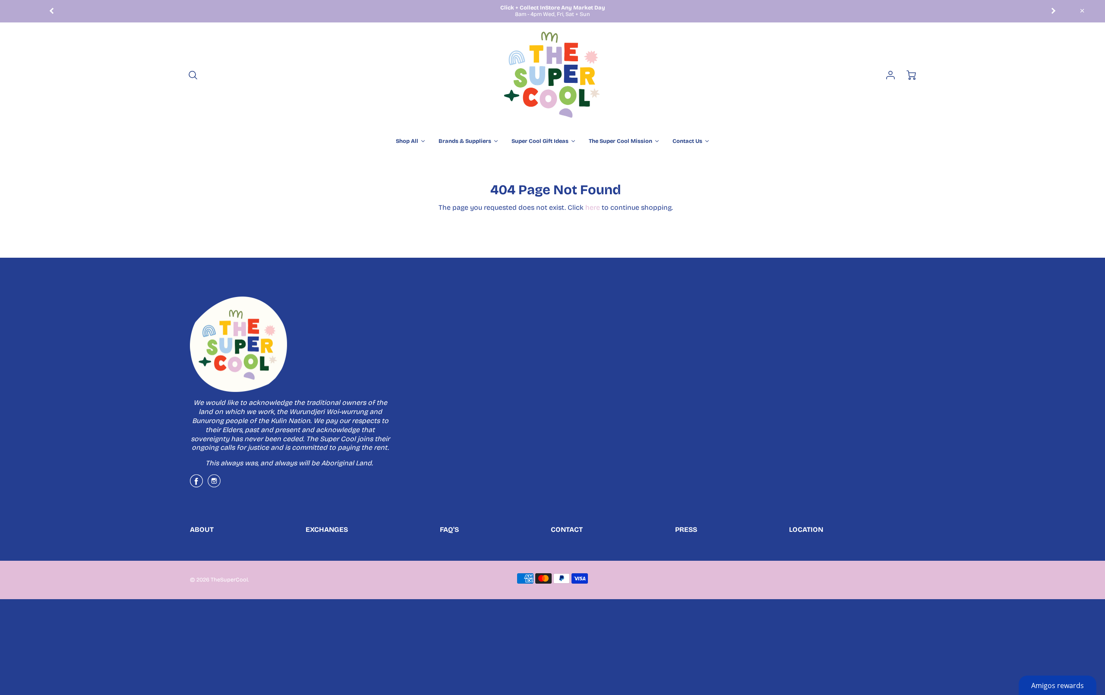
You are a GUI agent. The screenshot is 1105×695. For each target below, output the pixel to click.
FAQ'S (449, 529)
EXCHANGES (327, 529)
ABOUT (202, 529)
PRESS (686, 529)
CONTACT (567, 529)
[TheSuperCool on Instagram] (214, 484)
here (592, 207)
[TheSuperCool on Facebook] (196, 484)
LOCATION (806, 529)
